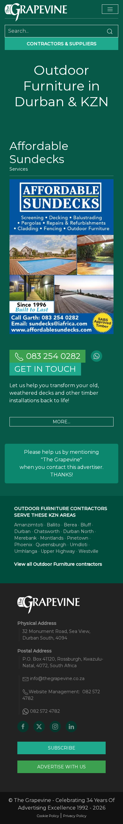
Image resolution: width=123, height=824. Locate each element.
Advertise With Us (61, 767)
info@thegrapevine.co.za (57, 678)
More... (61, 422)
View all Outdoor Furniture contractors (58, 564)
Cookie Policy (48, 816)
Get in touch (45, 369)
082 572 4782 (45, 711)
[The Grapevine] (36, 12)
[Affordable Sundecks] (61, 256)
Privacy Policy (74, 816)
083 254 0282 (52, 356)
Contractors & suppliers (62, 44)
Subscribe (61, 748)
